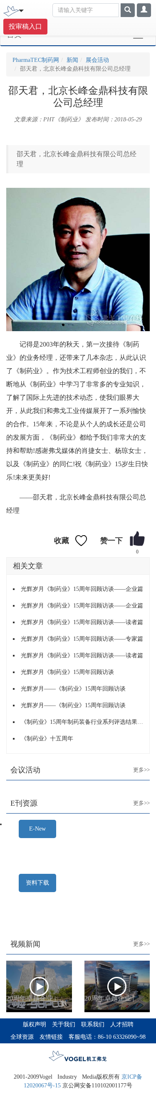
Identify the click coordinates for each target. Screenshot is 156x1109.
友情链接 (51, 1037)
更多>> (135, 763)
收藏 (61, 540)
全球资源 (22, 1037)
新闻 (72, 60)
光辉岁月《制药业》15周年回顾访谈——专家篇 (82, 639)
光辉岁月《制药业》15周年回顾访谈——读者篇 (82, 622)
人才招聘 (122, 1024)
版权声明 (34, 1024)
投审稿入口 (25, 26)
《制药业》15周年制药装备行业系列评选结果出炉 (82, 722)
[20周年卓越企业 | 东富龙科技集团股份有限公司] (117, 986)
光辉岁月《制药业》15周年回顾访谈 (67, 672)
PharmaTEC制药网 (35, 60)
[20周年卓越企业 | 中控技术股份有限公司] (39, 986)
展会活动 (97, 60)
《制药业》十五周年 (47, 738)
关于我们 (63, 1024)
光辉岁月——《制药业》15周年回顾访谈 (73, 689)
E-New (37, 829)
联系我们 (92, 1024)
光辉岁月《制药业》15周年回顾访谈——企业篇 (82, 589)
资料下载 (37, 883)
